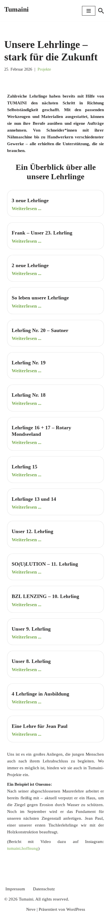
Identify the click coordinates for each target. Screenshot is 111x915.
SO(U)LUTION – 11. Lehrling (45, 564)
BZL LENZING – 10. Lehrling (45, 596)
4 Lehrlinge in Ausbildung (40, 694)
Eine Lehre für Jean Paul (39, 726)
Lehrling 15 (24, 467)
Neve (31, 909)
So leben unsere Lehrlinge (40, 298)
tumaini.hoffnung (22, 848)
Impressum (15, 889)
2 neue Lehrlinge (30, 265)
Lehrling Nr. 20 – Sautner (40, 330)
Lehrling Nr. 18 (29, 395)
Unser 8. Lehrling (31, 661)
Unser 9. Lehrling (31, 629)
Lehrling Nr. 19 (29, 362)
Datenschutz (44, 889)
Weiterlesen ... (26, 208)
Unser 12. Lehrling (32, 531)
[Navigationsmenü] (88, 11)
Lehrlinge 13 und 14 (34, 499)
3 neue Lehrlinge (30, 200)
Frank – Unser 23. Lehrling (42, 233)
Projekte (44, 69)
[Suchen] (101, 11)
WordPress (75, 909)
